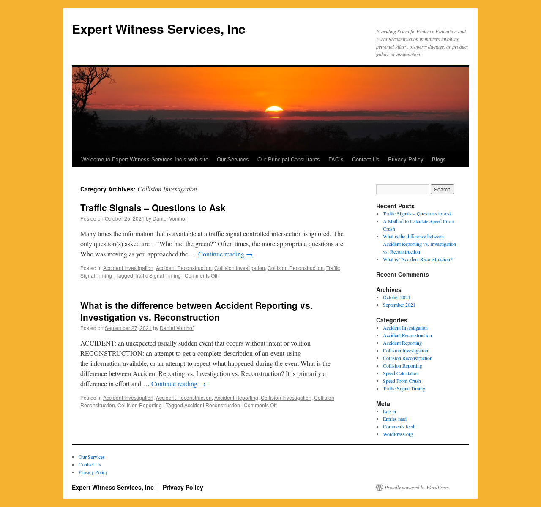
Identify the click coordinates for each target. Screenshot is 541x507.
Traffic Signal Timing (157, 275)
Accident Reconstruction (184, 267)
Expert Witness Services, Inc (159, 28)
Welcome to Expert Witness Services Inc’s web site (144, 159)
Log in (389, 411)
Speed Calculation (401, 373)
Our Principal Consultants (288, 159)
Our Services (233, 159)
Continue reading (225, 253)
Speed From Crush (402, 380)
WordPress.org (398, 434)
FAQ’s (336, 159)
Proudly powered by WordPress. (417, 487)
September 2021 (399, 304)
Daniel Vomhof (169, 218)
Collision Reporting (139, 405)
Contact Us (366, 159)
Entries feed (395, 418)
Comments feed (398, 426)
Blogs (439, 159)
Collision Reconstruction (296, 267)
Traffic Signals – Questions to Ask (153, 207)
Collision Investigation (239, 267)
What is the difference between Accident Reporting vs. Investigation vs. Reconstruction (196, 311)
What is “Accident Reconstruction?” (418, 259)
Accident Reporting (236, 397)
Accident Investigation (128, 267)
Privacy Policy (406, 159)
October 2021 (396, 297)
